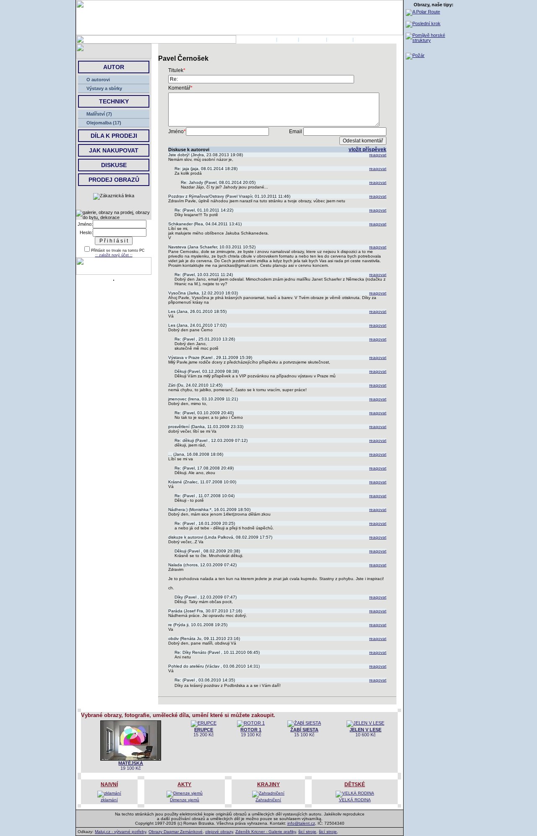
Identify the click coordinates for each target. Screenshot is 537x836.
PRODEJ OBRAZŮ (114, 179)
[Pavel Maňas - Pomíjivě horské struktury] (433, 40)
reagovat (377, 154)
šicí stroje (307, 831)
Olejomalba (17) (103, 122)
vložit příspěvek (367, 149)
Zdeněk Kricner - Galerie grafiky (265, 831)
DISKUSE (114, 165)
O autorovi (98, 79)
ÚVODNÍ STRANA (255, 39)
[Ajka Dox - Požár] (415, 55)
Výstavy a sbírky (104, 88)
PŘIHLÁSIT (312, 39)
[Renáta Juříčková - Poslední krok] (423, 23)
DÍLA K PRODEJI (114, 135)
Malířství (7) (99, 113)
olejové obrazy (219, 831)
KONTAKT (339, 39)
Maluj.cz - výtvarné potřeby (120, 831)
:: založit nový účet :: (114, 255)
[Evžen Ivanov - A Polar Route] (423, 11)
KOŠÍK (362, 39)
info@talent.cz (301, 823)
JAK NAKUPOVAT (113, 150)
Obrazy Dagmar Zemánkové (176, 831)
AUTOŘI (288, 39)
